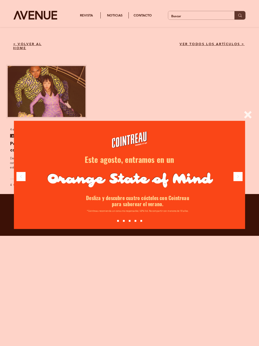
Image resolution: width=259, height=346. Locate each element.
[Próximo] (238, 177)
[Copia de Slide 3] (141, 221)
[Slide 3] (135, 221)
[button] (248, 115)
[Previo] (21, 177)
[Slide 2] (130, 221)
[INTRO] (118, 221)
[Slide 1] (124, 221)
